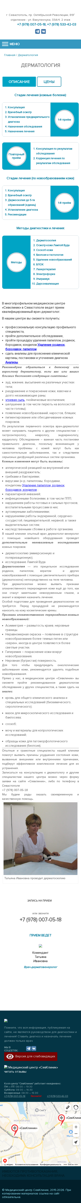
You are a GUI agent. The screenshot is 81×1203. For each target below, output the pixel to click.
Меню (14, 44)
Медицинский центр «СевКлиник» (33, 1067)
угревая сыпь (15, 400)
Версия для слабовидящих (34, 1056)
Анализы (11, 362)
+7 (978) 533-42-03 (57, 1096)
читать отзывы (15, 1071)
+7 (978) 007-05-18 (40, 920)
